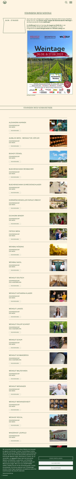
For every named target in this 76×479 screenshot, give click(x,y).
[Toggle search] (66, 2)
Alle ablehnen (56, 463)
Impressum (5, 475)
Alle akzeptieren (56, 468)
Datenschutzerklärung (8, 473)
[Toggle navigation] (71, 2)
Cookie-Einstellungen (55, 458)
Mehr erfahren (15, 130)
